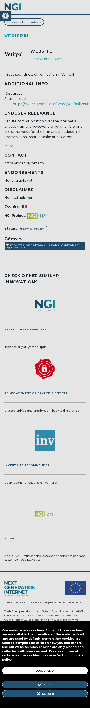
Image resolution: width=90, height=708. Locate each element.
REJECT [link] (47, 693)
